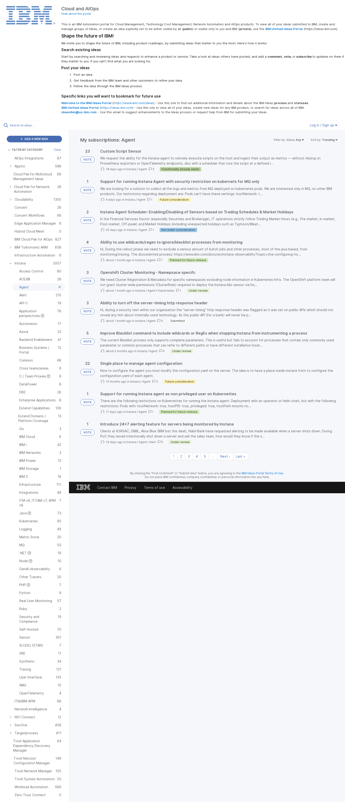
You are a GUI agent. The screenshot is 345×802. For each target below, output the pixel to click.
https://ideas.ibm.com (116, 107)
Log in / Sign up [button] (322, 125)
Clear (57, 149)
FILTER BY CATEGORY (27, 149)
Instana (131, 169)
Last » (240, 456)
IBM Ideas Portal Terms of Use (262, 473)
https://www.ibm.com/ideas (133, 103)
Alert (152, 442)
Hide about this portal (76, 13)
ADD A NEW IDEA (36, 139)
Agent (143, 169)
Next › (225, 456)
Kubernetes (166, 290)
